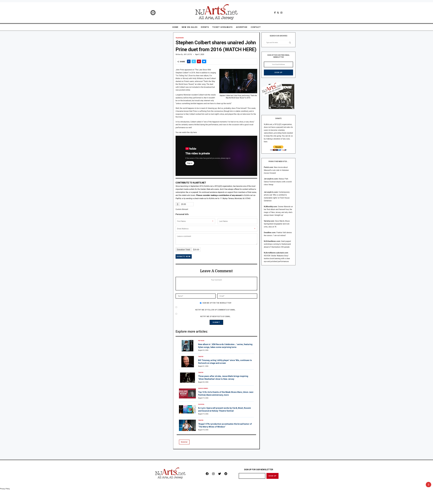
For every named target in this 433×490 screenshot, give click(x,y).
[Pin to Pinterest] (199, 61)
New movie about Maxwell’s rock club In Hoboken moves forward (276, 170)
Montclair (184, 442)
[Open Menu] (153, 12)
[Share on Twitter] (194, 61)
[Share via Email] (204, 61)
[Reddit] (226, 473)
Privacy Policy (5, 489)
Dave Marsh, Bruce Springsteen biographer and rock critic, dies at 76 (277, 224)
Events (205, 27)
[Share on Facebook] (189, 61)
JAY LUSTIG (187, 54)
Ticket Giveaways (222, 27)
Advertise (241, 27)
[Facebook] (275, 12)
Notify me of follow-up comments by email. (215, 310)
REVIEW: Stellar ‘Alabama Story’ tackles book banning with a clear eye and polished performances (277, 258)
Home (175, 27)
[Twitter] (278, 12)
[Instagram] (281, 12)
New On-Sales (190, 27)
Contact (256, 27)
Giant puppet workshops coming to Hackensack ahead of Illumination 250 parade (277, 244)
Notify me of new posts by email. (215, 316)
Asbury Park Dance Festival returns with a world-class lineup (278, 182)
